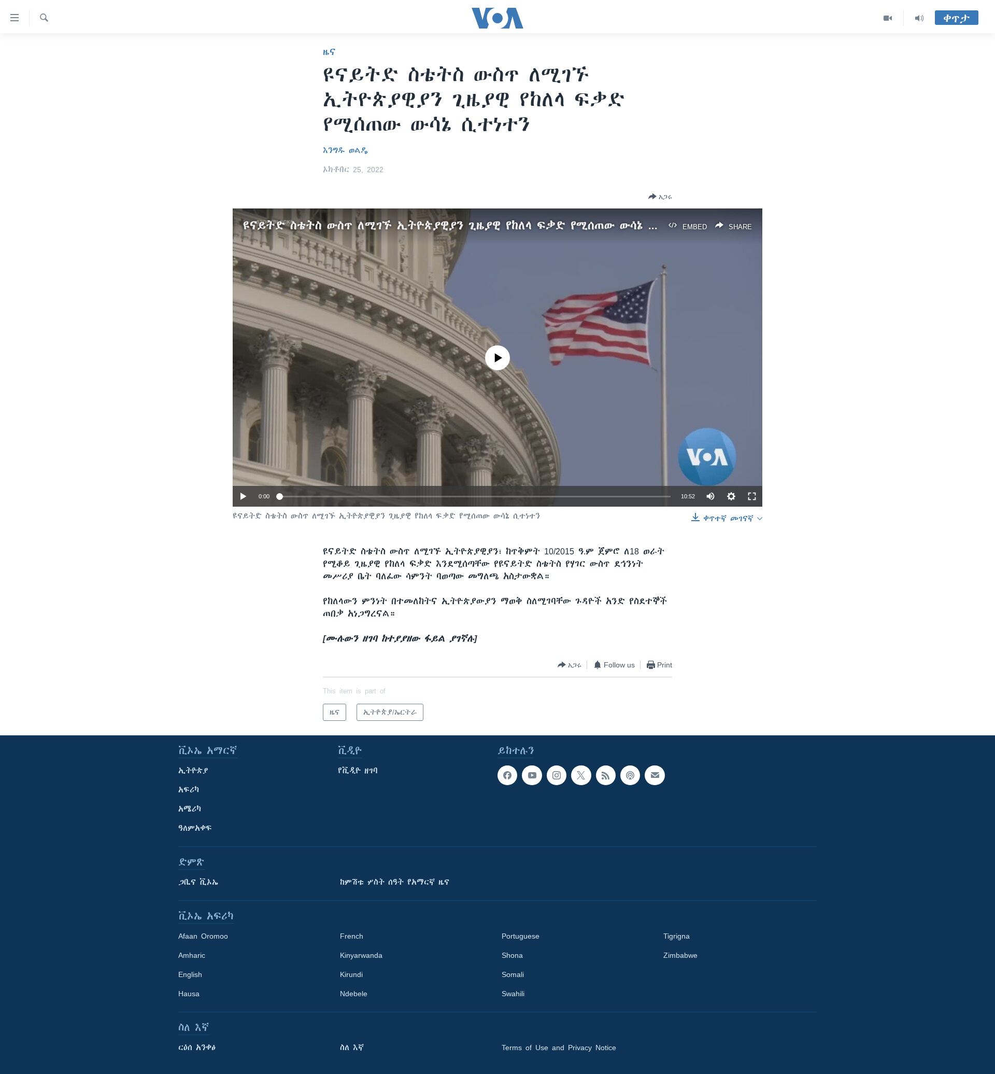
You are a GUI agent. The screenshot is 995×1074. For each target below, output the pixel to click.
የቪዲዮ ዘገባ (358, 770)
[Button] (660, 196)
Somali (513, 974)
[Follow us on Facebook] (507, 775)
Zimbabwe (680, 955)
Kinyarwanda (361, 955)
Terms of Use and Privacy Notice (559, 1047)
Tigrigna (676, 936)
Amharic (191, 955)
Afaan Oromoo (203, 936)
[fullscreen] (752, 496)
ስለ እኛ (352, 1047)
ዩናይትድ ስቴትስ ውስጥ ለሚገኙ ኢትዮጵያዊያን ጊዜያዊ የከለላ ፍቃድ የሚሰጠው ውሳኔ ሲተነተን (465, 225)
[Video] (888, 18)
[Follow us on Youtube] (532, 775)
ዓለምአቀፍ (195, 828)
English (190, 974)
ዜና (329, 52)
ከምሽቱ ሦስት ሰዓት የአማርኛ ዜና (394, 882)
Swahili (513, 993)
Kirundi (351, 974)
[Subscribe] (654, 775)
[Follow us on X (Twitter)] (581, 775)
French (351, 936)
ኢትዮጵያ (193, 770)
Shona (512, 955)
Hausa (189, 993)
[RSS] (606, 775)
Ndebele (353, 993)
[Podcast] (630, 775)
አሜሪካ (189, 809)
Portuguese (520, 936)
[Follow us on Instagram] (556, 775)
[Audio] (919, 18)
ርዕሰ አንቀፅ (197, 1047)
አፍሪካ (188, 789)
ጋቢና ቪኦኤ (198, 882)
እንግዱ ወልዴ (345, 150)
